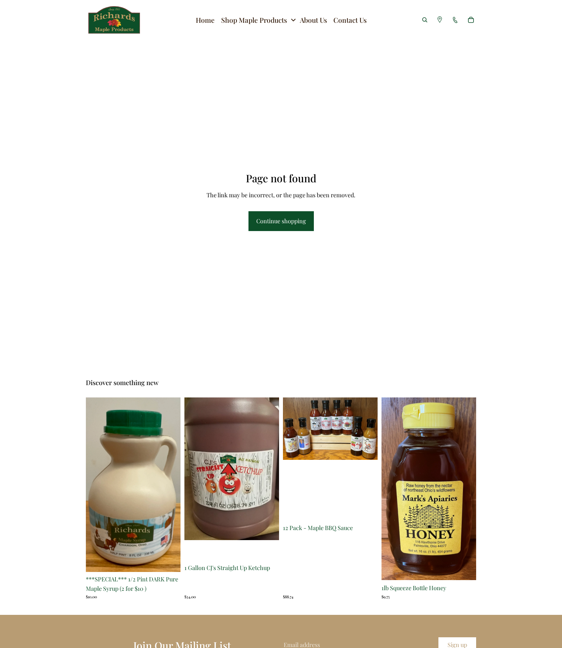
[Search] (425, 20)
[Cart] (471, 20)
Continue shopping (281, 221)
